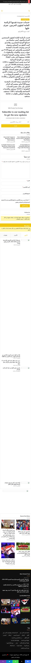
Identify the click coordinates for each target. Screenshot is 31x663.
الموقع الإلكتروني (26, 193)
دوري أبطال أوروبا (10, 643)
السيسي (4, 635)
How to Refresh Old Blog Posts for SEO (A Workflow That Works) (23, 138)
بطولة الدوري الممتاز (25, 640)
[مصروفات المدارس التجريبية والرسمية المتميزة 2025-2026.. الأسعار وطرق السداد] (25, 296)
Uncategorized (20, 16)
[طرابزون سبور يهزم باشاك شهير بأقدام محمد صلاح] (23, 525)
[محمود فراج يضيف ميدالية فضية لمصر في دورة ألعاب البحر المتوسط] (5, 610)
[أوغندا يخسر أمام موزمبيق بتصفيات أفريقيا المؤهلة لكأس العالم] (25, 484)
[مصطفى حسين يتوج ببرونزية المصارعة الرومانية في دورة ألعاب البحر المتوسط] (8, 550)
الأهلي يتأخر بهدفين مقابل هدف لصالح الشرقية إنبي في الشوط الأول (23, 553)
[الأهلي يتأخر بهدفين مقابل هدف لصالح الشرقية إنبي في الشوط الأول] (23, 546)
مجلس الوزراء (19, 645)
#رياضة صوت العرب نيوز (24, 632)
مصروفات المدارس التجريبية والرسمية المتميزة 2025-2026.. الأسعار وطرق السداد (11, 241)
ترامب (16, 643)
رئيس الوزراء (26, 645)
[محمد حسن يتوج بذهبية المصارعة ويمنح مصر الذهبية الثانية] (15, 620)
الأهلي (28, 635)
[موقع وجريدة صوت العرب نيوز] (15, 6)
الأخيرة (15, 235)
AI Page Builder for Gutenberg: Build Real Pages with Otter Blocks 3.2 (24, 147)
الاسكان (23, 635)
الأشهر (25, 235)
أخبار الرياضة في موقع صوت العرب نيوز (10, 632)
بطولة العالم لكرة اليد (15, 640)
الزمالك (9, 635)
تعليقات (5, 235)
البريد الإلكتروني (26, 187)
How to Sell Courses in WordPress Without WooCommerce (9, 138)
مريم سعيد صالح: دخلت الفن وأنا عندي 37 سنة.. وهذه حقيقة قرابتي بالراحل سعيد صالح (11, 362)
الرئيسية (27, 16)
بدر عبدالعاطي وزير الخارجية (17, 637)
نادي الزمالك (12, 645)
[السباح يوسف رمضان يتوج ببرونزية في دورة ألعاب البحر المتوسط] (25, 620)
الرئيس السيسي (16, 635)
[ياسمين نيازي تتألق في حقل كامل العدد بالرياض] (25, 424)
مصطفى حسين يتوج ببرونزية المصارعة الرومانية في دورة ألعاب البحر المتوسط (8, 561)
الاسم (28, 180)
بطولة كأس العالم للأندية (24, 643)
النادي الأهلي (26, 637)
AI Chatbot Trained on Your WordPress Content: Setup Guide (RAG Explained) (8, 146)
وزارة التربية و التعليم (25, 648)
